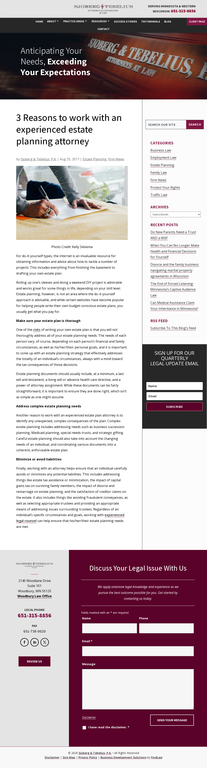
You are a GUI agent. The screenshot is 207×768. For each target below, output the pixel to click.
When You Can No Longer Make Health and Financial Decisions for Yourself (174, 251)
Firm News (116, 159)
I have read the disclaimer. (108, 727)
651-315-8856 (183, 11)
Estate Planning (95, 159)
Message (88, 664)
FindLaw (156, 757)
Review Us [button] (34, 661)
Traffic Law (158, 195)
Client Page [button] (197, 21)
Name (86, 618)
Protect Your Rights (165, 187)
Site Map (69, 757)
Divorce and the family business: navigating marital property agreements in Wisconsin (174, 270)
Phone (143, 618)
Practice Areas (73, 21)
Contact (103, 29)
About (51, 21)
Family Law (158, 172)
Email (87, 641)
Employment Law (163, 157)
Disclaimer (89, 717)
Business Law (160, 150)
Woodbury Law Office (34, 596)
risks (36, 329)
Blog (167, 21)
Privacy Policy (87, 757)
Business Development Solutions (123, 757)
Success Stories (125, 21)
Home (39, 21)
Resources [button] (99, 21)
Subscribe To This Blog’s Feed (173, 328)
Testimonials (150, 21)
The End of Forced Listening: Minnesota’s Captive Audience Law (173, 289)
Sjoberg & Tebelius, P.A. (38, 159)
